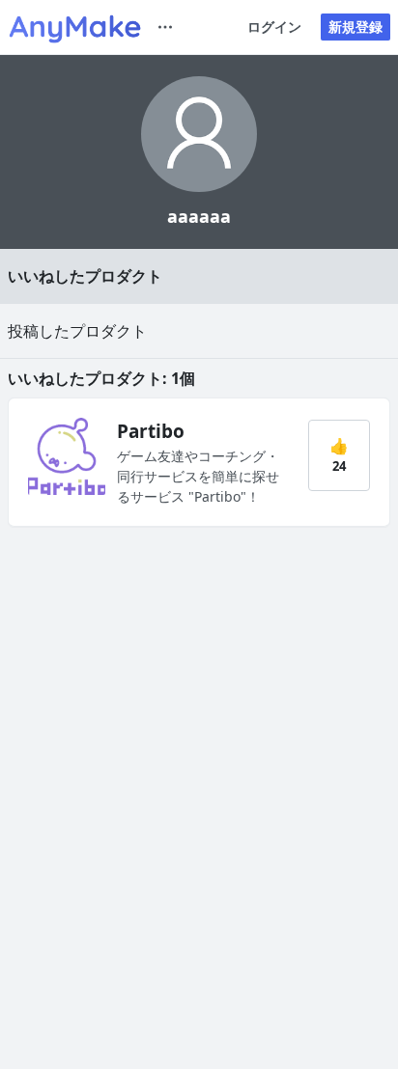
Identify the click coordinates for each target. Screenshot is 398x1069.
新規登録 (355, 26)
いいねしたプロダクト (85, 276)
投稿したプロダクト (77, 331)
